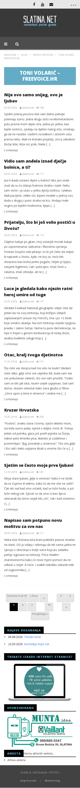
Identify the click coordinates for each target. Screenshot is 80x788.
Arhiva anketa (16, 760)
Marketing (52, 780)
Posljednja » (40, 613)
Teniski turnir (32, 637)
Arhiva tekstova (43, 54)
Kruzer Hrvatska (21, 410)
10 (49, 604)
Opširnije (12, 150)
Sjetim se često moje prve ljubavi (38, 465)
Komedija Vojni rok (36, 644)
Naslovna (10, 54)
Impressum (28, 780)
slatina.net (28, 107)
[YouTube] (42, 4)
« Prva (34, 595)
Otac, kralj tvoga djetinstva (33, 355)
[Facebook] (34, 4)
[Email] (51, 4)
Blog (24, 54)
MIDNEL (54, 772)
